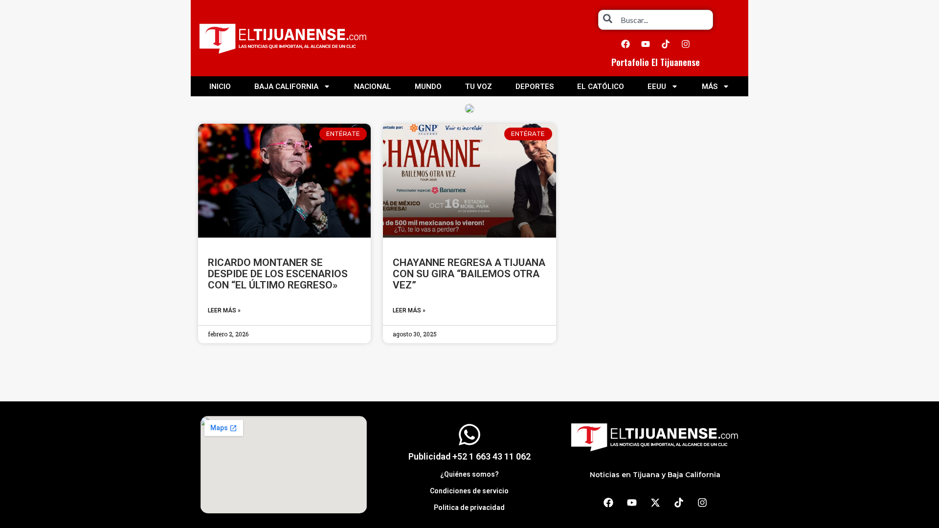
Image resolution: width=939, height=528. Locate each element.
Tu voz (478, 86)
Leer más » (224, 310)
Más (709, 86)
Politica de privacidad (469, 507)
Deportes (534, 86)
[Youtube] (645, 44)
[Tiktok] (665, 44)
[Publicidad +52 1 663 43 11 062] (469, 434)
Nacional (372, 86)
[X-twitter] (655, 502)
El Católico (600, 86)
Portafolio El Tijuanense (655, 62)
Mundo (428, 86)
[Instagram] (685, 44)
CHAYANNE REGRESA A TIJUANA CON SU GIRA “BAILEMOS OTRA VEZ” (469, 274)
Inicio (220, 86)
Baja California (286, 86)
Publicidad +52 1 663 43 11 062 (469, 456)
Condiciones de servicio (469, 491)
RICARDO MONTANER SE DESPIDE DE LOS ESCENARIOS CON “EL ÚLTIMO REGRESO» (278, 274)
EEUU (657, 86)
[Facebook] (625, 44)
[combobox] (655, 20)
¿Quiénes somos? (469, 474)
